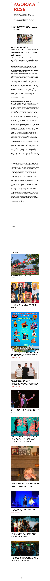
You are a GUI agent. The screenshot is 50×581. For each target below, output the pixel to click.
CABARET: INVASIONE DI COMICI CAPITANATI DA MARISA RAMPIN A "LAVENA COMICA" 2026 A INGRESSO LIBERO (24, 354)
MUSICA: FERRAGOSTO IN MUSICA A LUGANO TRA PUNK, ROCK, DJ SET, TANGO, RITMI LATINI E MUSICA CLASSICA (24, 534)
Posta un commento (17, 357)
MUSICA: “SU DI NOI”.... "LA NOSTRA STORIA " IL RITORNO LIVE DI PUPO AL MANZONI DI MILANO (25, 410)
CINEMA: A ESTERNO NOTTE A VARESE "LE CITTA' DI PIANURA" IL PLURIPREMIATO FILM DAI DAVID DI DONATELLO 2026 (24, 558)
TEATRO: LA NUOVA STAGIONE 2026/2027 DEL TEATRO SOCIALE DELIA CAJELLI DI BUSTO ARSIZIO (24, 305)
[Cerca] (38, 3)
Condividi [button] (12, 223)
